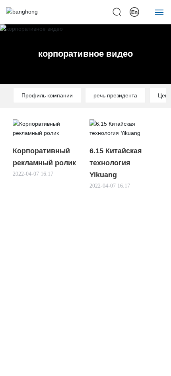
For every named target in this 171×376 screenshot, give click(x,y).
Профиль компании (47, 95)
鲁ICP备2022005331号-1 (36, 363)
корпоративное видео (85, 54)
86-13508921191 (100, 292)
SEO (160, 363)
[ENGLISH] (134, 11)
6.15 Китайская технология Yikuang (115, 163)
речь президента (115, 95)
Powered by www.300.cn (122, 363)
